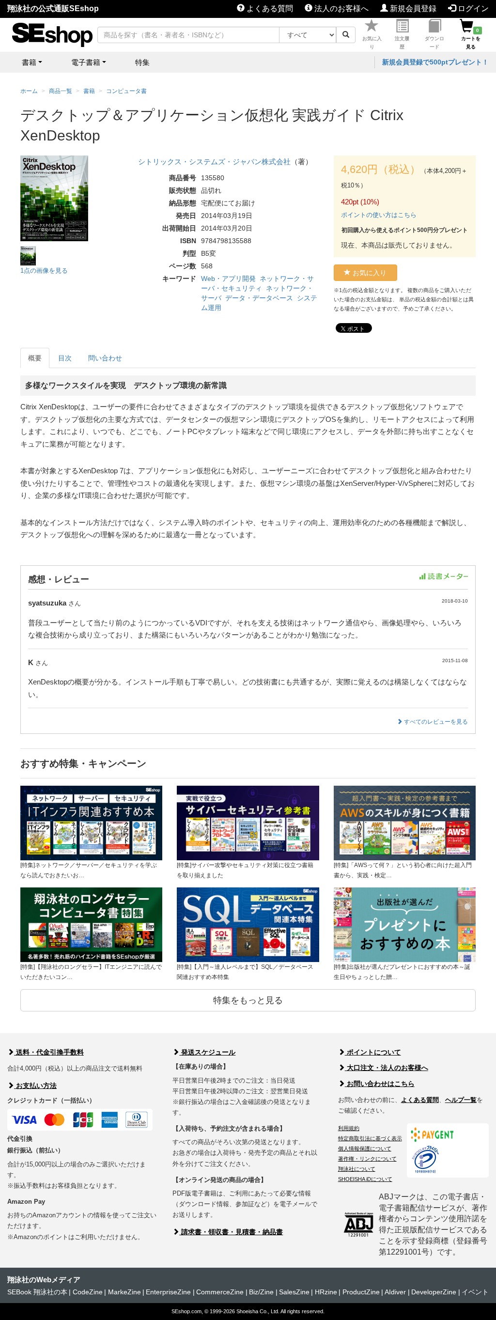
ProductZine (361, 1292)
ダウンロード (434, 42)
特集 (142, 62)
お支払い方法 (35, 1085)
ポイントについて (373, 1052)
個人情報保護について (364, 1148)
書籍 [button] (29, 62)
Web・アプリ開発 (228, 278)
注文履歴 (402, 42)
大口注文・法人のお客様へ (386, 1068)
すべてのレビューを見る (435, 721)
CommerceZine (220, 1292)
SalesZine (294, 1292)
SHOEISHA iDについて (365, 1179)
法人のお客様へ (340, 8)
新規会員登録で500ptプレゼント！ (435, 62)
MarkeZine (124, 1292)
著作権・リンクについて (367, 1159)
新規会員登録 (412, 8)
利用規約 (348, 1128)
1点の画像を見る (44, 270)
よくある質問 (269, 8)
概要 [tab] (35, 358)
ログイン (472, 8)
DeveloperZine (433, 1292)
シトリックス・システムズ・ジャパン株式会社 (214, 161)
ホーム (29, 91)
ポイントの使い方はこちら (379, 214)
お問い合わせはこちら (380, 1083)
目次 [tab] (65, 358)
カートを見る (470, 38)
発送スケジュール (207, 1052)
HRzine (326, 1292)
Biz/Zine (261, 1292)
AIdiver (395, 1292)
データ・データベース (259, 298)
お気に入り (372, 42)
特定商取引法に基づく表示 (370, 1138)
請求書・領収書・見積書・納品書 (231, 1232)
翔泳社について (356, 1169)
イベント (475, 1292)
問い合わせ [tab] (105, 358)
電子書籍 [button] (85, 62)
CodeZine (88, 1292)
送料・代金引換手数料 (49, 1052)
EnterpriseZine (168, 1292)
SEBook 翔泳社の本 (37, 1292)
